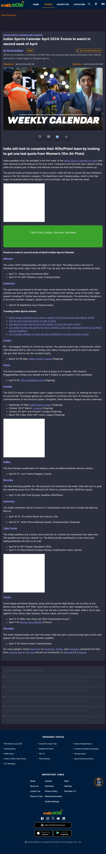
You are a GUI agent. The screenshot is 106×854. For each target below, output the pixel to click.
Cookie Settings (52, 801)
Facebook (49, 649)
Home (32, 781)
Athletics (8, 258)
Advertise (49, 786)
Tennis (7, 597)
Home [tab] (36, 4)
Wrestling (8, 628)
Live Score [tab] (79, 4)
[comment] (48, 136)
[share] (66, 136)
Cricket (7, 340)
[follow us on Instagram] (47, 818)
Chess (6, 365)
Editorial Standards (53, 796)
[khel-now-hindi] (103, 4)
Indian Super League (40, 404)
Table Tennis (10, 528)
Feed (66, 781)
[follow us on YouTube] (58, 818)
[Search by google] (89, 4)
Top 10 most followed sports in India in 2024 (32, 321)
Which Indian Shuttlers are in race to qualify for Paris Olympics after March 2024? (51, 317)
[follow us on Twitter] (53, 818)
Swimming (9, 501)
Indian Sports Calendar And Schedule (23, 35)
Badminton (9, 283)
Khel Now (35, 649)
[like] (39, 136)
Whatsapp (69, 652)
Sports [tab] (48, 4)
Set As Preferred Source (90, 50)
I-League (37, 408)
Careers (48, 781)
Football (7, 386)
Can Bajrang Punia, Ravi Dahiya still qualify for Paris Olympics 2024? (45, 324)
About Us (34, 786)
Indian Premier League (40, 358)
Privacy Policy (51, 791)
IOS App (30, 652)
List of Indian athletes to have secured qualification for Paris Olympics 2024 (48, 334)
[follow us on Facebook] (42, 818)
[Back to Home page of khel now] (13, 4)
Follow (30, 50)
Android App (15, 652)
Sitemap (68, 786)
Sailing (6, 462)
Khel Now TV (70, 791)
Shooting (8, 480)
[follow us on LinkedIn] (63, 818)
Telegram (82, 652)
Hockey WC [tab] (63, 4)
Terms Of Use (36, 796)
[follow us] (57, 136)
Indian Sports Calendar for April (80, 160)
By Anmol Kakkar (13, 50)
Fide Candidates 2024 (32, 380)
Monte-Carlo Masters (31, 622)
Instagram (74, 649)
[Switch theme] (95, 4)
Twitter (59, 649)
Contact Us (35, 791)
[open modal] (99, 782)
